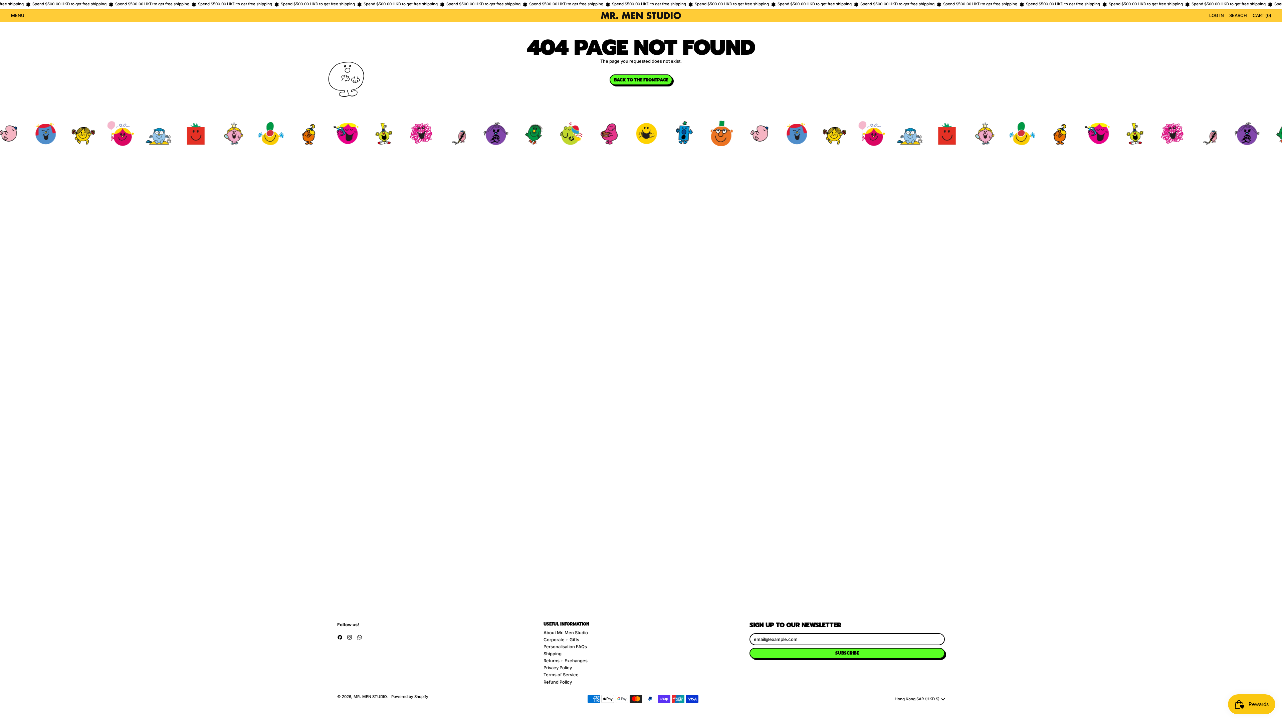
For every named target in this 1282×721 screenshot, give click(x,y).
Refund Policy (558, 682)
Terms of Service (561, 674)
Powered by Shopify (409, 696)
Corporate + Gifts (561, 639)
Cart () (1261, 16)
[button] (1238, 16)
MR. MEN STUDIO (370, 696)
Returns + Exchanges (566, 660)
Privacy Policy (558, 667)
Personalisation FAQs (565, 646)
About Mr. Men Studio (566, 632)
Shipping (553, 653)
